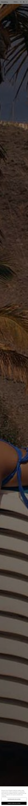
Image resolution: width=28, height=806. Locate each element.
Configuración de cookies (14, 799)
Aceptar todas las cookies (14, 803)
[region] (14, 796)
